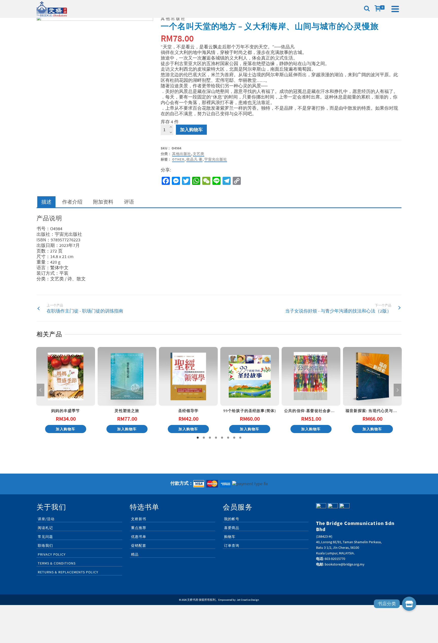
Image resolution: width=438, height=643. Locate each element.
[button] (409, 604)
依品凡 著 (194, 159)
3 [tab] (209, 437)
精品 (135, 554)
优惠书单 (138, 536)
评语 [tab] (129, 202)
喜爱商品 (231, 527)
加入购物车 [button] (66, 429)
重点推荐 (138, 527)
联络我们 (45, 545)
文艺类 (198, 153)
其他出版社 (181, 153)
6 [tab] (228, 437)
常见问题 (45, 536)
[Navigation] (395, 9)
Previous (40, 390)
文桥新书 (138, 519)
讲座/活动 (46, 519)
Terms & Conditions (57, 563)
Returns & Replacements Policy (68, 572)
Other (178, 159)
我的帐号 (231, 519)
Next (397, 390)
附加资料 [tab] (103, 202)
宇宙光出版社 (215, 159)
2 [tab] (203, 437)
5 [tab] (222, 437)
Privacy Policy (52, 554)
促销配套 (138, 545)
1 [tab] (197, 437)
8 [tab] (240, 437)
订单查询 (231, 545)
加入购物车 (191, 129)
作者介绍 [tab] (72, 202)
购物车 (229, 536)
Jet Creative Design (248, 599)
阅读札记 (45, 527)
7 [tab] (234, 437)
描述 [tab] (46, 202)
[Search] (366, 9)
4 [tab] (215, 437)
